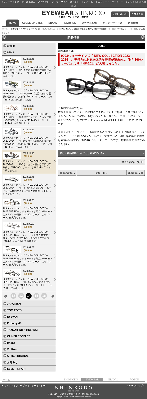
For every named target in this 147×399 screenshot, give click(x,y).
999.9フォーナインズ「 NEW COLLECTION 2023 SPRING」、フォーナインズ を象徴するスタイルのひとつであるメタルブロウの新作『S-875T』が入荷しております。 (26, 232)
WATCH (134, 379)
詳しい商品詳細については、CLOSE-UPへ (82, 153)
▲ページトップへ (136, 385)
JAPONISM (14, 303)
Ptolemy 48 (14, 323)
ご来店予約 (137, 14)
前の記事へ (69, 173)
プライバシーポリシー (34, 385)
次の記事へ (134, 173)
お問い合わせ (120, 14)
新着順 (11, 45)
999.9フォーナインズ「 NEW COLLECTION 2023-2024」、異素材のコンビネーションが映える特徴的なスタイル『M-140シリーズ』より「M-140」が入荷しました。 (27, 115)
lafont (11, 342)
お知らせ (12, 362)
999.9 (10, 52)
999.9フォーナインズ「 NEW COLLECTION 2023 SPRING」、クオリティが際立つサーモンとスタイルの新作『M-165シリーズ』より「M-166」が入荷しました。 (27, 209)
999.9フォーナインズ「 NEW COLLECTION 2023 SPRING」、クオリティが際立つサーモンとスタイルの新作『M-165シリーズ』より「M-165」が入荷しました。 (27, 256)
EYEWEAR (92, 379)
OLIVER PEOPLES (18, 336)
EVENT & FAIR (16, 368)
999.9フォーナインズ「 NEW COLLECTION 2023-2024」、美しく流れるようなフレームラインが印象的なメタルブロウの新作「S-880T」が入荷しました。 (27, 185)
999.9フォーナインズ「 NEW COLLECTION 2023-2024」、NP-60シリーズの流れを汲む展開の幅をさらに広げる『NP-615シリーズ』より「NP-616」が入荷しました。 (27, 91)
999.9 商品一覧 (131, 162)
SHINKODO (71, 379)
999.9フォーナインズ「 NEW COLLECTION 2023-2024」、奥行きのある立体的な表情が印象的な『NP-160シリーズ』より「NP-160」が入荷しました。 (27, 68)
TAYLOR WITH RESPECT (23, 329)
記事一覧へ (101, 173)
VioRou (12, 349)
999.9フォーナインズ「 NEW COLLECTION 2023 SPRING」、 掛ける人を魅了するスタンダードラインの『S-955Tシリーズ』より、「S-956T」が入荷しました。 (27, 280)
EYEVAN (12, 316)
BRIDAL (113, 379)
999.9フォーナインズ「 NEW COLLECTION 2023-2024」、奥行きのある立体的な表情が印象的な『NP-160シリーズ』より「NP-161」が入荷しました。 (27, 162)
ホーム (5, 29)
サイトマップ (11, 385)
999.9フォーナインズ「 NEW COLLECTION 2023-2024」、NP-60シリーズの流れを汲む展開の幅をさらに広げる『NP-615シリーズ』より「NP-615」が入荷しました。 (27, 138)
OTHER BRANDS (18, 355)
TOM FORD (14, 310)
